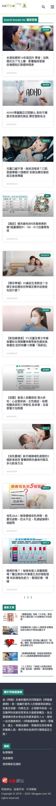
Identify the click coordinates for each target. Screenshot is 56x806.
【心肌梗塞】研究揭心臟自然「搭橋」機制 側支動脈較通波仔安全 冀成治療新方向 (36, 643)
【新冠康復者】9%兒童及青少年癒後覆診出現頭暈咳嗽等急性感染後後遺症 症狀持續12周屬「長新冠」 (28, 342)
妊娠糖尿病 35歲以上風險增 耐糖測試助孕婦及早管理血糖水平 (36, 628)
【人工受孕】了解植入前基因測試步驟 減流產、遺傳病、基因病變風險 (36, 669)
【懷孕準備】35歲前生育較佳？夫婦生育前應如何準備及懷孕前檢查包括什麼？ (27, 287)
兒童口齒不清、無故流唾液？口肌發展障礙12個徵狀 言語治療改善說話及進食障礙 (28, 172)
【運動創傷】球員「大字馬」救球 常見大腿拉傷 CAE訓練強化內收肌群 (36, 616)
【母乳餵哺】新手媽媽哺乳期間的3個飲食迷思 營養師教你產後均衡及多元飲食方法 (28, 460)
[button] (52, 7)
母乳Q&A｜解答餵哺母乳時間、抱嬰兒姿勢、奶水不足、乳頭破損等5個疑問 (28, 519)
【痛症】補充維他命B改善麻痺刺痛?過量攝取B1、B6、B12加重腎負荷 (28, 227)
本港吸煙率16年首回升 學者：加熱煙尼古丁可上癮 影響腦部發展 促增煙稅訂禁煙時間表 (28, 61)
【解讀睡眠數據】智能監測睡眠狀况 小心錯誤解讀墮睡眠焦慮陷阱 (36, 654)
